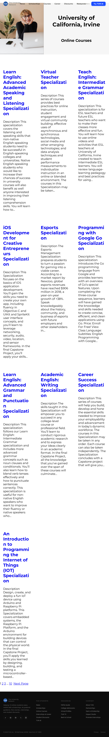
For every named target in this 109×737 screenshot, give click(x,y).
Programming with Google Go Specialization (91, 238)
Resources (82, 4)
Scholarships (34, 4)
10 (10, 683)
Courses (47, 4)
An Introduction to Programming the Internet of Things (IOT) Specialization (16, 557)
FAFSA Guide (65, 705)
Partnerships (90, 708)
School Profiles (66, 711)
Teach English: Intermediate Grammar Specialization (91, 85)
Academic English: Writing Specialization (54, 385)
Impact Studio (91, 714)
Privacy (96, 732)
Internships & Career (43, 714)
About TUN (90, 705)
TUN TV (63, 714)
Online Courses (41, 711)
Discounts (68, 4)
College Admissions (68, 708)
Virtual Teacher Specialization (54, 79)
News (22, 4)
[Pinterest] (11, 718)
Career (57, 4)
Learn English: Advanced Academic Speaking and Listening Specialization (16, 92)
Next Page (21, 683)
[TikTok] (5, 718)
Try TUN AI (98, 4)
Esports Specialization (54, 233)
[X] (21, 718)
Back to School (66, 717)
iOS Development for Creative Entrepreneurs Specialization (16, 246)
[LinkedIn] (26, 718)
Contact (103, 732)
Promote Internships (93, 717)
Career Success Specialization (91, 382)
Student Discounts (42, 717)
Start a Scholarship (92, 711)
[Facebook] (16, 718)
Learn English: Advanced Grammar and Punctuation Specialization (16, 395)
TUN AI (38, 720)
